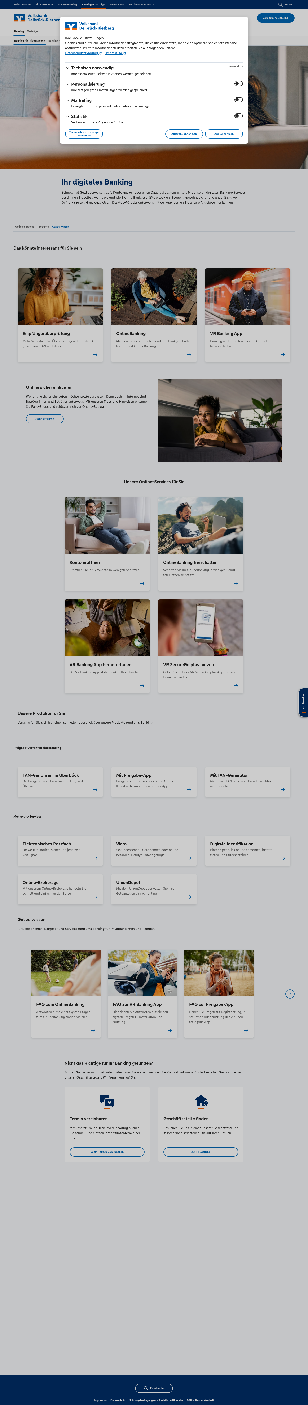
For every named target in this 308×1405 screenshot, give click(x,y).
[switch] (238, 83)
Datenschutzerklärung (82, 53)
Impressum (114, 53)
